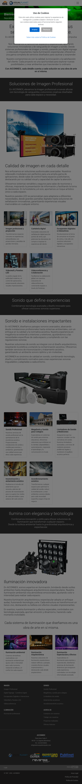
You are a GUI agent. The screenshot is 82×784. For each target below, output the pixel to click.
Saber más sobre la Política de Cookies (41, 37)
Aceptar (34, 30)
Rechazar (46, 30)
